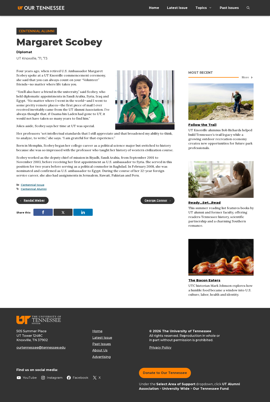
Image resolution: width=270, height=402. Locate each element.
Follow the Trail (202, 125)
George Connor (155, 200)
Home (154, 8)
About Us (100, 350)
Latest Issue (177, 8)
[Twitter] (63, 212)
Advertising (101, 357)
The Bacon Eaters (204, 280)
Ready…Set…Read (204, 203)
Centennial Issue (32, 184)
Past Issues (229, 8)
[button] (248, 8)
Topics (201, 8)
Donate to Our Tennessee (165, 373)
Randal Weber (34, 200)
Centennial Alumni (37, 31)
